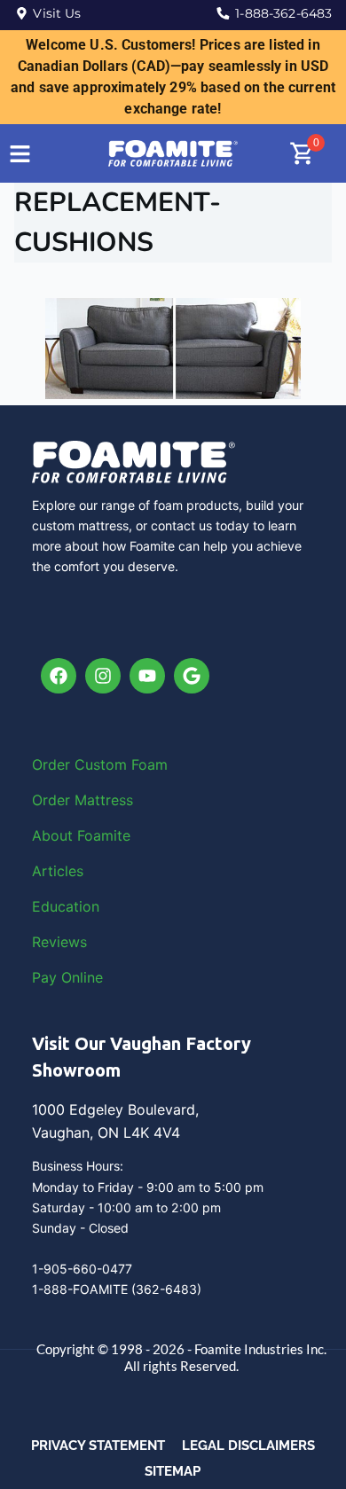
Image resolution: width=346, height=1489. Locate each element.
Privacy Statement (98, 1446)
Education (65, 906)
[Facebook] (58, 676)
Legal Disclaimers (248, 1446)
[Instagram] (103, 676)
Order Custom (81, 764)
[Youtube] (147, 676)
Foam (149, 764)
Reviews (59, 942)
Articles (57, 871)
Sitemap (173, 1471)
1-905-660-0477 (82, 1268)
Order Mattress (82, 800)
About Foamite (81, 835)
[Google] (191, 676)
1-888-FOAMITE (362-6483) (116, 1289)
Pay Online (67, 977)
